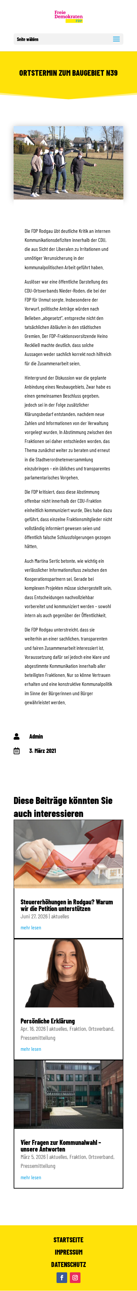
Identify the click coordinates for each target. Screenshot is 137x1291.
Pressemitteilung (38, 1037)
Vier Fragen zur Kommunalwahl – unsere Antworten (61, 1145)
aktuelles (60, 916)
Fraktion (77, 1028)
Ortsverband (100, 1028)
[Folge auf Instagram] (75, 1277)
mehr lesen (31, 927)
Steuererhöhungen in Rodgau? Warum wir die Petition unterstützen (67, 905)
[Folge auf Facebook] (62, 1277)
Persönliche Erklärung (48, 1021)
